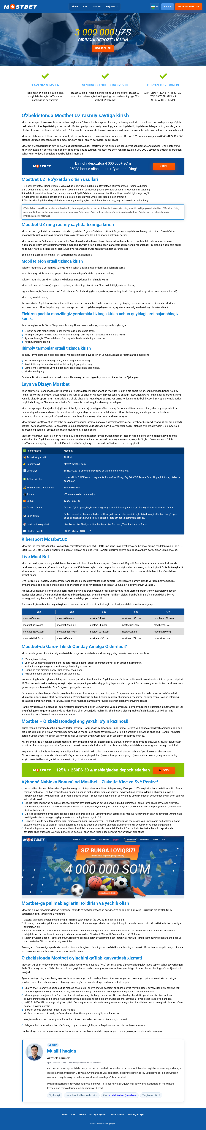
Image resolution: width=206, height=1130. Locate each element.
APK (85, 6)
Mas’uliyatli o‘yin (136, 1114)
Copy (166, 770)
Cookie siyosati (117, 1114)
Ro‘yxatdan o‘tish (188, 6)
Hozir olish (103, 48)
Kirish (75, 6)
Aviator (97, 6)
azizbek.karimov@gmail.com (122, 1095)
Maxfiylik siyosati (97, 1114)
